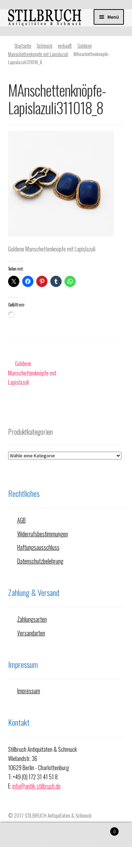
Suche (66, 835)
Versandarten (31, 633)
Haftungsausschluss (38, 547)
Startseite (22, 45)
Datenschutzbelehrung (40, 561)
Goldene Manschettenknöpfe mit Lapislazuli (32, 372)
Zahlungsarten (32, 619)
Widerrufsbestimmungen (42, 534)
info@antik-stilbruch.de (36, 786)
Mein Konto (22, 835)
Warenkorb (102, 828)
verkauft (65, 45)
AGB (21, 520)
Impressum (28, 691)
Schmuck (44, 45)
